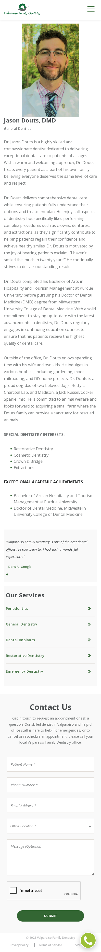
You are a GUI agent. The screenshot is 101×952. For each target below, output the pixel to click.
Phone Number (21, 777)
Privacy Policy (19, 945)
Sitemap (81, 945)
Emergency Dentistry (24, 671)
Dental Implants (20, 640)
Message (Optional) (23, 839)
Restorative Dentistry (25, 655)
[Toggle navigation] (91, 10)
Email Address (20, 798)
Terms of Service (50, 945)
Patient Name (20, 756)
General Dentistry (22, 624)
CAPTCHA (15, 881)
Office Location (21, 818)
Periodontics (17, 608)
